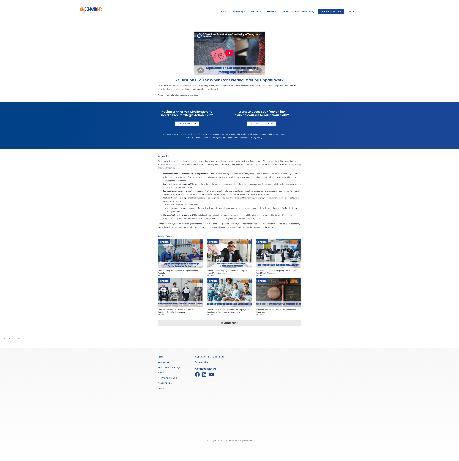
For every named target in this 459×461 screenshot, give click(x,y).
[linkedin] (204, 374)
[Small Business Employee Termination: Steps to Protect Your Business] (229, 253)
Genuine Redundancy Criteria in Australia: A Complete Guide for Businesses (176, 311)
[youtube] (211, 374)
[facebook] (197, 374)
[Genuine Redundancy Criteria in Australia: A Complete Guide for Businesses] (180, 292)
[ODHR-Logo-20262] (91, 6)
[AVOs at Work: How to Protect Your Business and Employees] (278, 292)
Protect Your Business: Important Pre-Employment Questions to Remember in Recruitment (228, 311)
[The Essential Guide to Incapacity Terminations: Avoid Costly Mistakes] (278, 253)
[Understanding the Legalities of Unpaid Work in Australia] (180, 253)
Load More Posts (229, 323)
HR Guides (161, 276)
